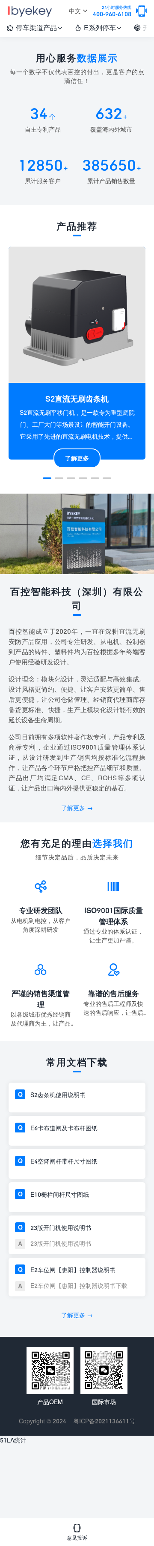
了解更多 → (77, 807)
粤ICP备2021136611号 (104, 1421)
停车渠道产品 (34, 27)
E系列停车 (98, 27)
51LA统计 (13, 1440)
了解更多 (77, 458)
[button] (47, 478)
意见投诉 (77, 1532)
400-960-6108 (112, 11)
